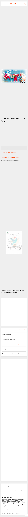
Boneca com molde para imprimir (10, 157)
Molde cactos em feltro (8, 155)
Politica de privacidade (19, 490)
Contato (3, 490)
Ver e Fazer (13, 486)
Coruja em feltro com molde (9, 152)
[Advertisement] (14, 22)
